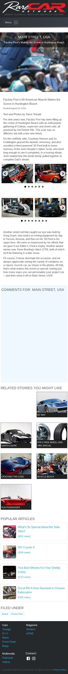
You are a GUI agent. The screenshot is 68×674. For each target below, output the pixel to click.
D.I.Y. (5, 633)
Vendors (31, 629)
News (5, 637)
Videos (6, 661)
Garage (6, 629)
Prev (5, 173)
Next (63, 173)
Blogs (5, 645)
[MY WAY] (52, 404)
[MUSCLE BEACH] (52, 466)
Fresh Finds (9, 641)
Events (5, 614)
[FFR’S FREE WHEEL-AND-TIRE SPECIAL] (52, 435)
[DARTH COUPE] (16, 435)
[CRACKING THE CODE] (16, 466)
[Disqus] (34, 337)
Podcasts (7, 657)
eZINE (29, 633)
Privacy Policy (60, 670)
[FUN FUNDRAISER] (16, 496)
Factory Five (17, 614)
